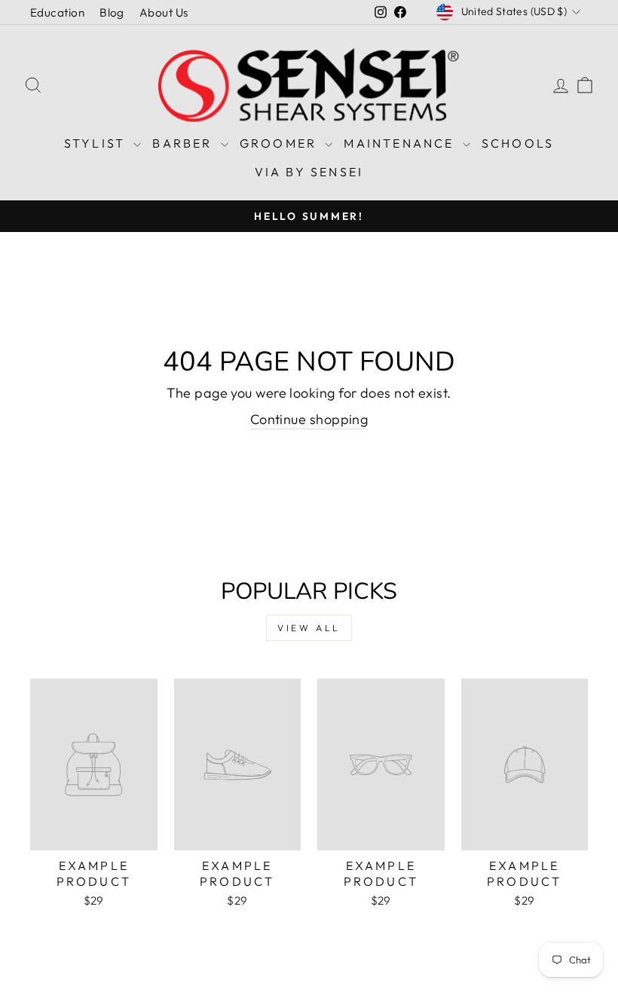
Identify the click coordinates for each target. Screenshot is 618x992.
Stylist (97, 143)
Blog (111, 12)
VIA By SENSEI (309, 171)
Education (57, 12)
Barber (184, 143)
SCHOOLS (518, 143)
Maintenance (401, 143)
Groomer (281, 143)
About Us (163, 12)
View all (309, 627)
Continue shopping (309, 419)
